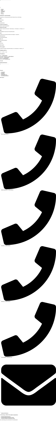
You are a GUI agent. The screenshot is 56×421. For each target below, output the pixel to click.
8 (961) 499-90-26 (11, 56)
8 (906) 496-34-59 (5, 58)
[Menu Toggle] (0, 7)
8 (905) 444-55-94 (4, 55)
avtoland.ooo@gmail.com (3, 62)
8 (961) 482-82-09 (6, 57)
